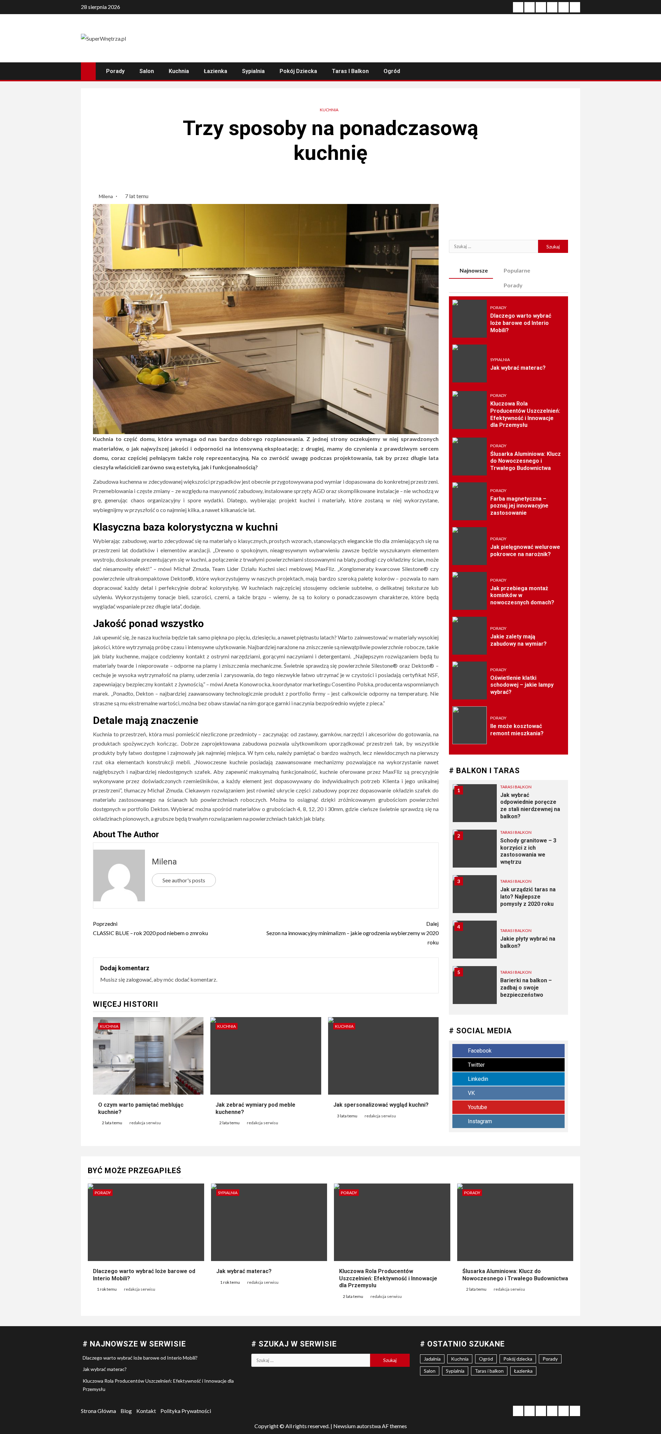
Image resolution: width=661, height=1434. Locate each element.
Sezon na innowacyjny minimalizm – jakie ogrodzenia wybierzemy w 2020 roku (352, 932)
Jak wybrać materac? (518, 368)
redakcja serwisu (145, 1122)
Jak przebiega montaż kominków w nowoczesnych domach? (522, 595)
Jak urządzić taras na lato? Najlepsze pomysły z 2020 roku (528, 896)
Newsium (344, 1426)
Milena (106, 196)
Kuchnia (179, 71)
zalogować (138, 979)
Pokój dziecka (298, 71)
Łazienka (215, 71)
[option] (508, 806)
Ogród (392, 71)
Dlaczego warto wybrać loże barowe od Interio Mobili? (520, 323)
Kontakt (146, 1410)
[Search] (574, 71)
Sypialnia (253, 71)
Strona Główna (98, 1410)
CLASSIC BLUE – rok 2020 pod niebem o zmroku (150, 928)
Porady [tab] (513, 285)
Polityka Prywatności (185, 1410)
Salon (146, 71)
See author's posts (183, 880)
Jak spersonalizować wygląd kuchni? (381, 1105)
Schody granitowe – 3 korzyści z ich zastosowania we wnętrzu (528, 851)
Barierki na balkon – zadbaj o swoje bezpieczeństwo (526, 987)
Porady (115, 71)
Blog (126, 1410)
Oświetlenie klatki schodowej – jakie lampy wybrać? (522, 685)
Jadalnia (432, 1359)
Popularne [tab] (517, 270)
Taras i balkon (350, 71)
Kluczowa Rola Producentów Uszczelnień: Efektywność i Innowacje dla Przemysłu (388, 1278)
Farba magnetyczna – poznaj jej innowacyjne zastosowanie (519, 505)
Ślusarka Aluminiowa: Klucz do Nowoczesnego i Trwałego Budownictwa (525, 461)
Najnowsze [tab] (474, 270)
